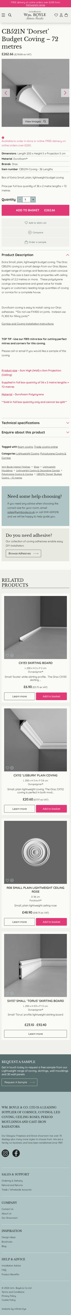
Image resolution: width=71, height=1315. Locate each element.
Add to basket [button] (51, 696)
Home (35, 15)
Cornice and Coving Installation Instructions (28, 323)
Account (61, 15)
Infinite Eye (20, 1308)
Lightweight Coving (27, 453)
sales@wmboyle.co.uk (21, 512)
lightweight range (35, 4)
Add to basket (35, 210)
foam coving (25, 446)
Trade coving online (46, 446)
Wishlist (56, 15)
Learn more (19, 696)
